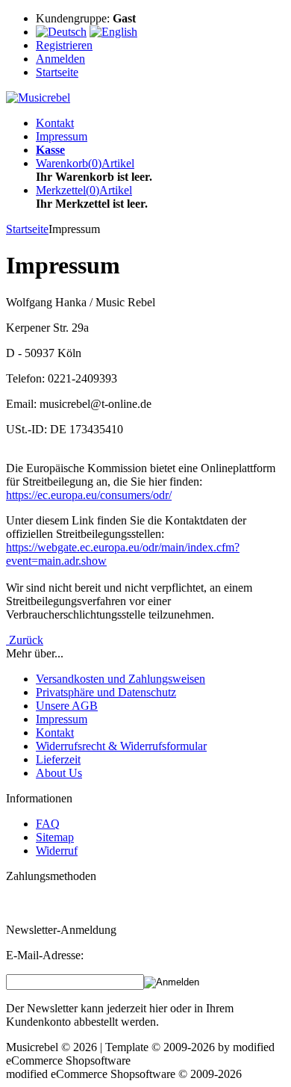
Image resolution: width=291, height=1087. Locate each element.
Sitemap (55, 837)
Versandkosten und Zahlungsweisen (120, 678)
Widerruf (57, 850)
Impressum (61, 136)
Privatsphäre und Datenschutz (106, 692)
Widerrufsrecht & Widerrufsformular (121, 746)
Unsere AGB (67, 705)
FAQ (48, 823)
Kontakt (55, 123)
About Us (59, 773)
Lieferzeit (58, 759)
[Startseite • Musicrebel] (38, 97)
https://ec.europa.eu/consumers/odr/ (89, 495)
